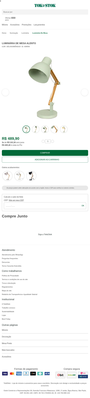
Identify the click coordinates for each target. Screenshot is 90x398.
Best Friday (6, 319)
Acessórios (14, 25)
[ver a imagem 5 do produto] (64, 129)
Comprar (45, 153)
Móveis (5, 25)
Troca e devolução (9, 283)
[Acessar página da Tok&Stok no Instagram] (42, 239)
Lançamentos (39, 25)
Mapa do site (6, 291)
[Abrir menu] (15, 5)
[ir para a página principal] (44, 5)
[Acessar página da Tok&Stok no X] (55, 239)
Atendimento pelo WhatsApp (12, 255)
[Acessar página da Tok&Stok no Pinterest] (48, 239)
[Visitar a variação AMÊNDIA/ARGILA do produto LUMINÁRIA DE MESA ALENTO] (7, 176)
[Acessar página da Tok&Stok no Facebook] (35, 239)
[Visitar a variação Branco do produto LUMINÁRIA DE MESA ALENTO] (19, 176)
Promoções (26, 25)
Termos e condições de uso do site (15, 279)
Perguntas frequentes (10, 258)
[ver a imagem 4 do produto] (54, 129)
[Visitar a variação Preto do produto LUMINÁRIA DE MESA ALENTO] (31, 176)
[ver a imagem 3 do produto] (45, 129)
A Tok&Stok (6, 304)
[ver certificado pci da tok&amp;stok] (83, 375)
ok (83, 206)
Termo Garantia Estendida (11, 266)
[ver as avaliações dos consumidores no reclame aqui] (72, 375)
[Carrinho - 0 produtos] (86, 5)
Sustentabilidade (8, 311)
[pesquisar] (85, 12)
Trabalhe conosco (8, 308)
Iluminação (14, 33)
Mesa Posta (7, 343)
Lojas (4, 315)
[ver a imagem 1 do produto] (26, 129)
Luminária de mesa (40, 33)
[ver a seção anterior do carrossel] (84, 92)
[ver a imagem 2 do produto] (35, 129)
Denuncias (6, 262)
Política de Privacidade (10, 276)
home (4, 33)
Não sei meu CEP (16, 200)
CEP (6, 200)
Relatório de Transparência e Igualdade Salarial (19, 294)
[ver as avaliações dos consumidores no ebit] (60, 375)
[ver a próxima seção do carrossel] (5, 92)
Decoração (6, 337)
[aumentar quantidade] (52, 141)
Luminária (25, 33)
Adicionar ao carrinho (47, 160)
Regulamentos (7, 287)
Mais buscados (8, 350)
